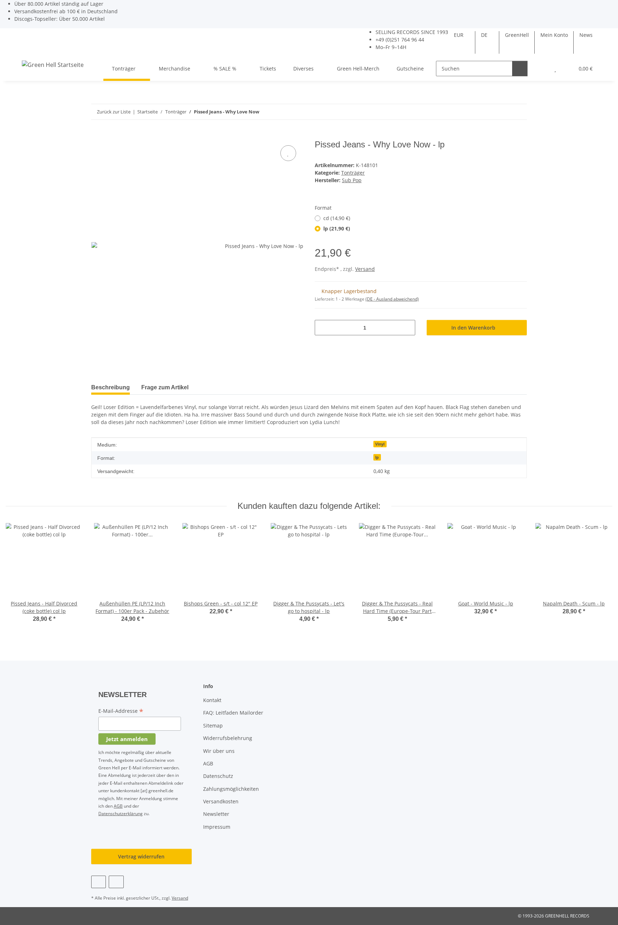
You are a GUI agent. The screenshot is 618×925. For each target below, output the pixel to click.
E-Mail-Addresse (120, 711)
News (586, 34)
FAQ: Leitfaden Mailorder (233, 712)
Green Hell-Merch (358, 68)
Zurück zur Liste (114, 111)
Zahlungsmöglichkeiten (231, 788)
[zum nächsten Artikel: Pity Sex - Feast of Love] (519, 112)
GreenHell (517, 34)
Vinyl (379, 444)
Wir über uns (219, 751)
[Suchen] (520, 68)
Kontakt (212, 700)
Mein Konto (554, 34)
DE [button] (484, 34)
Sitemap (213, 725)
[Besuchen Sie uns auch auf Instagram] (116, 882)
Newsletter (216, 813)
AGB (118, 806)
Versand (365, 269)
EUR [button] (459, 34)
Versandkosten (221, 801)
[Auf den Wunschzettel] (288, 153)
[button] (541, 68)
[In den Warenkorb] (97, 136)
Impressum (216, 826)
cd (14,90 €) (336, 218)
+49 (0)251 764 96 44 (400, 39)
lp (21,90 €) (336, 228)
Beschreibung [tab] (110, 387)
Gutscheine (410, 68)
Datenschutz (218, 776)
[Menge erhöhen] (407, 327)
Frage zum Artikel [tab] (164, 387)
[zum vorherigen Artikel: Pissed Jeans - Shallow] (503, 112)
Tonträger (353, 172)
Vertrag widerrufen (141, 856)
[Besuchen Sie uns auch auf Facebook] (98, 882)
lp (377, 457)
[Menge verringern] (322, 327)
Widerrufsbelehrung (227, 738)
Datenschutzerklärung (120, 813)
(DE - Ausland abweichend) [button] (392, 299)
